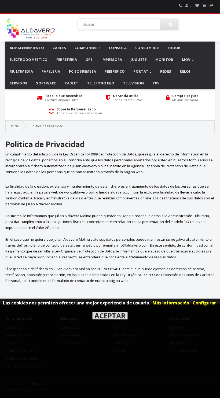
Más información (170, 303)
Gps (89, 59)
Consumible (147, 47)
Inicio (15, 126)
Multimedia (21, 71)
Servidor (18, 83)
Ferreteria (66, 59)
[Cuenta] (188, 5)
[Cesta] (204, 5)
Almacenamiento (27, 47)
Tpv (156, 83)
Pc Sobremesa (82, 71)
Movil (188, 59)
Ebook (174, 47)
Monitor (164, 59)
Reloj (185, 71)
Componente (87, 47)
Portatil (142, 71)
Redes (165, 71)
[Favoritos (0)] (197, 5)
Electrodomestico (29, 59)
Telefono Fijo (101, 83)
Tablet (72, 83)
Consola (118, 47)
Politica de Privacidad (47, 126)
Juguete (138, 59)
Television (133, 83)
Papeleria (51, 71)
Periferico (115, 71)
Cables (59, 47)
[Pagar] (211, 5)
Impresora (111, 59)
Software (46, 83)
